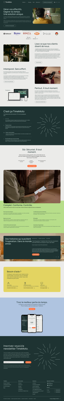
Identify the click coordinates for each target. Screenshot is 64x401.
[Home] (7, 2)
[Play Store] (50, 383)
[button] (54, 2)
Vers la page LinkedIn (43, 287)
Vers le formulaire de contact (28, 287)
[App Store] (50, 385)
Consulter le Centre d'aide (11, 287)
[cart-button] (58, 2)
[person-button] (56, 2)
